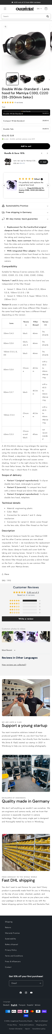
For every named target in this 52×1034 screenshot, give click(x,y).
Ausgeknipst (14, 1021)
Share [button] (6, 574)
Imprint (27, 1029)
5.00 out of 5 (33, 592)
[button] (5, 8)
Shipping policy (41, 1025)
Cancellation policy (38, 1029)
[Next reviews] (48, 185)
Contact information (15, 1029)
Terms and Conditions (14, 956)
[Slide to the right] (49, 79)
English (14, 1005)
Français (22, 1005)
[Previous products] (42, 153)
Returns (8, 927)
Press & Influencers (13, 961)
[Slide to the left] (3, 79)
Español (30, 1005)
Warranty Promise (12, 933)
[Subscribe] (40, 983)
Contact (8, 967)
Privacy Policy (11, 950)
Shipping (8, 921)
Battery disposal (11, 944)
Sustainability (10, 938)
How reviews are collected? (14, 664)
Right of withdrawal (41, 1021)
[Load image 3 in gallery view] (39, 79)
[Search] (48, 16)
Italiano (38, 1005)
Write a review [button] (26, 618)
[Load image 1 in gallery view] (12, 79)
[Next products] (47, 153)
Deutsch (6, 1005)
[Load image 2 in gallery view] (26, 79)
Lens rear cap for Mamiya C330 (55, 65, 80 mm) (25, 161)
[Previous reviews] (4, 185)
